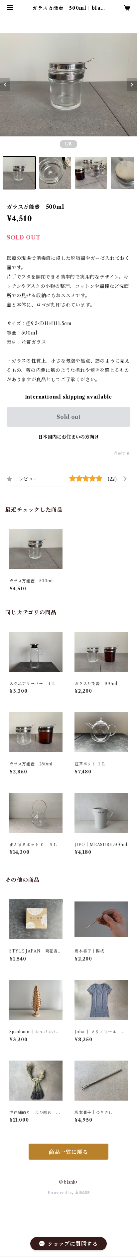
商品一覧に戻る (68, 1152)
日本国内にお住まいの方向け (68, 437)
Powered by (61, 1192)
